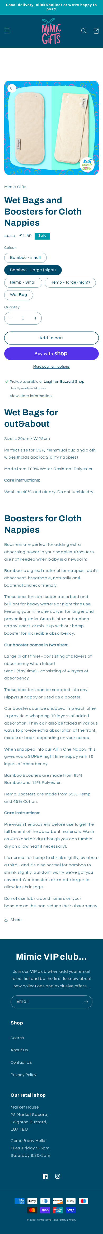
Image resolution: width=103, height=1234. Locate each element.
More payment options (51, 366)
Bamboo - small (25, 258)
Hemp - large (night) (70, 282)
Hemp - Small (23, 282)
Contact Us (21, 1063)
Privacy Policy (23, 1075)
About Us (19, 1050)
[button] (7, 31)
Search (17, 1038)
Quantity (12, 307)
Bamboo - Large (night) (33, 270)
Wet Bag (18, 295)
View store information (31, 396)
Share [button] (16, 920)
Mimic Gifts (44, 1220)
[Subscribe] (86, 1001)
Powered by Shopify (64, 1220)
